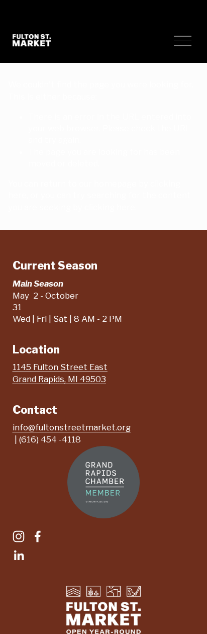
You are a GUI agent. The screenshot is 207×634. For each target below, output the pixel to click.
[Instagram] (19, 536)
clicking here (109, 207)
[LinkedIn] (19, 556)
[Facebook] (38, 536)
